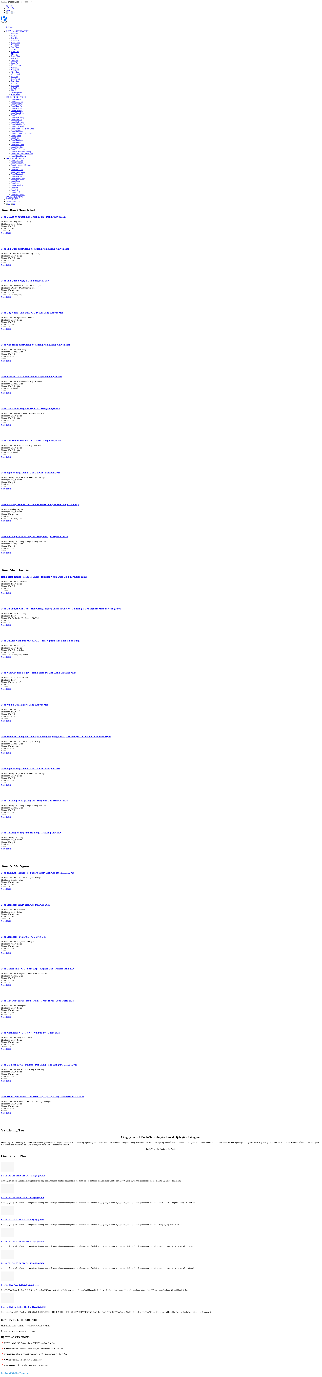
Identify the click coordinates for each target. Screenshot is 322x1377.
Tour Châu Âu (17, 185)
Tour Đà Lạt (16, 99)
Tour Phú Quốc (17, 101)
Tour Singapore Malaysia (21, 165)
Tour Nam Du (16, 106)
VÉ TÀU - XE (12, 199)
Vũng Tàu (15, 70)
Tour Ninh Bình (17, 145)
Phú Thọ (14, 90)
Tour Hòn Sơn (17, 108)
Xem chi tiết (6, 233)
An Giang (15, 40)
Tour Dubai (15, 181)
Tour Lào (14, 183)
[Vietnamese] (8, 12)
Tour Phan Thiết (17, 126)
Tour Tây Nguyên (18, 149)
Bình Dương (16, 65)
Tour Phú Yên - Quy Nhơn (21, 133)
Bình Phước (16, 74)
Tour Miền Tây (17, 147)
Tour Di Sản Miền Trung (21, 151)
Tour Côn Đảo (17, 104)
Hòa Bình (15, 86)
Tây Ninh (15, 72)
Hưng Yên (15, 88)
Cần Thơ (14, 38)
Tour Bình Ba (16, 120)
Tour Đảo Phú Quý (18, 124)
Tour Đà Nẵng (17, 131)
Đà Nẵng (14, 77)
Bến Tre (14, 58)
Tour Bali (15, 167)
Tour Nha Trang (17, 117)
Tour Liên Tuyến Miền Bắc (22, 154)
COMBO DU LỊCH (14, 201)
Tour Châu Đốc (17, 113)
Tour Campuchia (17, 163)
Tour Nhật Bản (17, 176)
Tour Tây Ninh (17, 115)
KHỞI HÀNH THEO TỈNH (17, 31)
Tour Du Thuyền (18, 194)
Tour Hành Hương (18, 156)
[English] (13, 12)
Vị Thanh (15, 45)
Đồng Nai (15, 67)
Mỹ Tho (14, 54)
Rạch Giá (15, 52)
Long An (14, 63)
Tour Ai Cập (16, 192)
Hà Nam (14, 83)
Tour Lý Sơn (16, 135)
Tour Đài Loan (17, 170)
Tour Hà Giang (17, 140)
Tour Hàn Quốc (17, 174)
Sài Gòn (14, 33)
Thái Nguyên (16, 92)
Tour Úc (14, 188)
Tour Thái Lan (17, 160)
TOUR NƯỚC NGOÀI (15, 158)
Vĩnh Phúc (15, 95)
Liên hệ (9, 6)
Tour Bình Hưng (17, 122)
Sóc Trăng (15, 47)
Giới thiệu (10, 8)
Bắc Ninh (15, 81)
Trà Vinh (14, 61)
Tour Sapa (15, 138)
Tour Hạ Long (17, 142)
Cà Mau (14, 49)
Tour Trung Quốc (18, 172)
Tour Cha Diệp (17, 111)
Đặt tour (9, 27)
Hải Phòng (15, 79)
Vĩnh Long (15, 42)
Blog (8, 10)
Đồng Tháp (15, 56)
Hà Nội (14, 36)
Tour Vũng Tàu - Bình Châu (22, 129)
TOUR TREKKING (14, 197)
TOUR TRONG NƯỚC (16, 97)
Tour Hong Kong (18, 179)
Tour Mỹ (14, 190)
